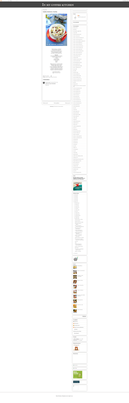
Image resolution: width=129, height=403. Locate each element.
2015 (75, 201)
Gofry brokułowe (80, 309)
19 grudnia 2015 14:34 (54, 82)
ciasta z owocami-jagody (77, 42)
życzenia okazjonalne (76, 172)
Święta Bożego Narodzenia (77, 159)
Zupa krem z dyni (80, 304)
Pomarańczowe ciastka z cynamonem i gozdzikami (79, 239)
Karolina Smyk (47, 82)
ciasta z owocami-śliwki (77, 49)
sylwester (74, 154)
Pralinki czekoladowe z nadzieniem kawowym (79, 230)
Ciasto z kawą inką (80, 285)
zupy (74, 170)
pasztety (74, 129)
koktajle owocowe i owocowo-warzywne (79, 85)
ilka (79, 15)
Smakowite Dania (57, 72)
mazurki (74, 109)
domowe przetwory (76, 75)
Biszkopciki (76, 247)
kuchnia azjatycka (76, 91)
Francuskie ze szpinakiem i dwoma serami (79, 249)
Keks (75, 242)
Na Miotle (75, 329)
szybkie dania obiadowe (77, 155)
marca (76, 205)
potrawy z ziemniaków (76, 137)
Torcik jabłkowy (79, 265)
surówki (74, 152)
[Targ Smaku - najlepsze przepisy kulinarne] (75, 389)
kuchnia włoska (75, 106)
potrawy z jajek (75, 134)
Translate (80, 340)
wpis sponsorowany (76, 167)
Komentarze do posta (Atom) (58, 106)
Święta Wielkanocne (76, 160)
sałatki (74, 147)
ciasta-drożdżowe (76, 55)
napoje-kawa (75, 122)
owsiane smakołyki (76, 126)
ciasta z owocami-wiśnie (77, 52)
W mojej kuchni (77, 325)
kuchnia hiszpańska (76, 99)
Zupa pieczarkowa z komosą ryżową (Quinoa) (79, 226)
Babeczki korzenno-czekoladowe (78, 228)
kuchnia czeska (75, 94)
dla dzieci (74, 72)
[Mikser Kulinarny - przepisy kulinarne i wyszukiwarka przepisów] (77, 378)
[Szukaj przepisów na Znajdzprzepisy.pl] (75, 368)
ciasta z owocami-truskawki (77, 50)
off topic (74, 124)
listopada (76, 216)
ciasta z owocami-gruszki (77, 39)
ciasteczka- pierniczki (76, 59)
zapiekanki (75, 169)
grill (73, 82)
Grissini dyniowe (77, 220)
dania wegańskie (76, 64)
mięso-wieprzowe (76, 114)
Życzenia (76, 241)
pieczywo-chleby (75, 132)
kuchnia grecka (75, 96)
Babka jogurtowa (80, 299)
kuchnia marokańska (76, 101)
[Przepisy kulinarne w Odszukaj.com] (76, 382)
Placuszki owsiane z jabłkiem (78, 224)
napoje (74, 119)
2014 (75, 200)
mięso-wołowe (75, 116)
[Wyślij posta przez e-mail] (51, 75)
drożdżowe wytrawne (76, 80)
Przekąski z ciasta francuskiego (80, 276)
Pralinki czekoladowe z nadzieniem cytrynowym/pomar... (78, 233)
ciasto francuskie (76, 60)
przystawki (74, 142)
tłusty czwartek (75, 162)
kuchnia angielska (76, 89)
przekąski (74, 139)
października (77, 215)
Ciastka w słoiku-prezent (79, 246)
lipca (76, 211)
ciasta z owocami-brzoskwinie (78, 37)
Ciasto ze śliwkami (80, 290)
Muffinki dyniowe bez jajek (79, 222)
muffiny (74, 117)
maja (76, 208)
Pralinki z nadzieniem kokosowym (78, 236)
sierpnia (76, 212)
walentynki (74, 165)
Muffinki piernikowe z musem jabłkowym (78, 244)
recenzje (74, 144)
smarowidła (75, 149)
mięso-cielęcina (75, 111)
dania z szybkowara (76, 67)
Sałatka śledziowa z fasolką (79, 237)
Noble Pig (76, 321)
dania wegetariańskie (76, 65)
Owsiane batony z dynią (79, 219)
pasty (74, 127)
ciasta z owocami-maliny (77, 44)
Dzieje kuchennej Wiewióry (78, 327)
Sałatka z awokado (78, 251)
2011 (75, 196)
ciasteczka (74, 57)
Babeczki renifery (80, 280)
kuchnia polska (75, 104)
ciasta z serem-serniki (76, 54)
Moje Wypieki (76, 333)
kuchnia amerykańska (76, 88)
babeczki (74, 27)
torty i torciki (75, 164)
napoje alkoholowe (76, 121)
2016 (75, 253)
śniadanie (74, 157)
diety (74, 70)
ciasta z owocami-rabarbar (77, 47)
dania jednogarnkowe (76, 62)
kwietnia (76, 207)
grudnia (76, 218)
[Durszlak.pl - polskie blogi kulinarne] (75, 365)
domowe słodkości (76, 77)
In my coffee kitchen (58, 5)
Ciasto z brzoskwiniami (81, 270)
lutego (76, 204)
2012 (75, 197)
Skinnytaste (76, 323)
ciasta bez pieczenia (76, 34)
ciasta (74, 32)
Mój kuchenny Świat (77, 331)
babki (74, 29)
